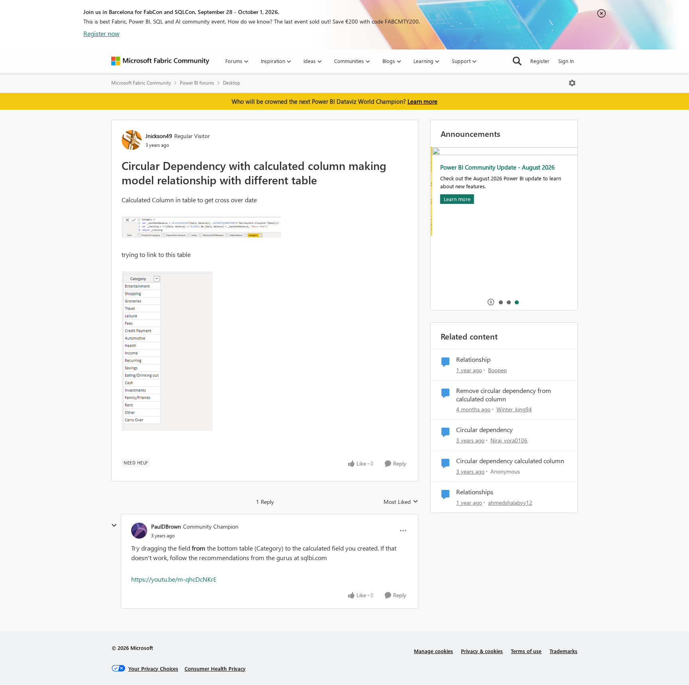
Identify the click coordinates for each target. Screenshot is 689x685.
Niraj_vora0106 (509, 440)
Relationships (474, 492)
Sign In (566, 60)
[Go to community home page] (160, 61)
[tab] (500, 302)
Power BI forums (197, 83)
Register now (101, 33)
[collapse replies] (114, 525)
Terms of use (526, 650)
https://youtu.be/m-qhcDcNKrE (174, 579)
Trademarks (563, 650)
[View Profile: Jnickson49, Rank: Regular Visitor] (132, 140)
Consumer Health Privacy (215, 668)
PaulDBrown (166, 526)
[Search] (517, 61)
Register (539, 60)
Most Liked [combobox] (401, 502)
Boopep (497, 370)
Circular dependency (484, 430)
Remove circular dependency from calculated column (503, 395)
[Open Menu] (572, 83)
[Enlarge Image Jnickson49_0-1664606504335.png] (201, 227)
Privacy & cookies (482, 650)
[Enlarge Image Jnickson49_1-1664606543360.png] (167, 351)
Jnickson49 (159, 136)
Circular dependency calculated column (510, 461)
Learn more (422, 101)
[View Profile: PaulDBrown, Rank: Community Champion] (139, 531)
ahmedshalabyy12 (510, 502)
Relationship (473, 359)
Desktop (231, 83)
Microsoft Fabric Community (141, 83)
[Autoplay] (490, 302)
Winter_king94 (514, 409)
